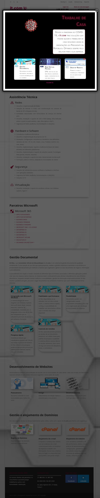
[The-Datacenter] (50, 64)
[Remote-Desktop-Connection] (75, 65)
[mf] (24, 64)
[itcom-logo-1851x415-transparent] (50, 83)
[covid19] (31, 31)
